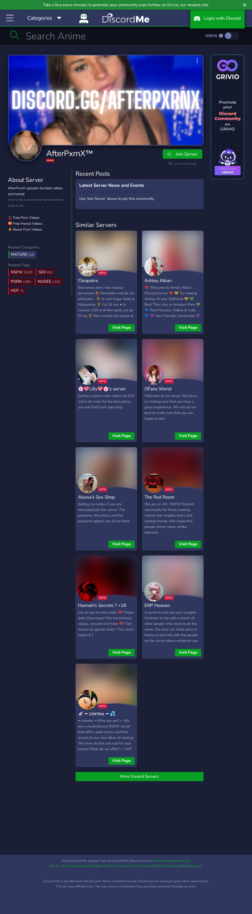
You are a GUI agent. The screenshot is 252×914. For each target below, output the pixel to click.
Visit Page (121, 327)
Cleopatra (88, 280)
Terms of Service (140, 866)
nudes (49, 281)
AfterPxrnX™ (69, 153)
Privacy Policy (116, 866)
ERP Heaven (157, 605)
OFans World (158, 389)
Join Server (186, 154)
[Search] (14, 35)
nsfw (21, 272)
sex (46, 272)
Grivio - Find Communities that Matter (77, 866)
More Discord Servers (139, 776)
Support (197, 866)
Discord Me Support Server (170, 861)
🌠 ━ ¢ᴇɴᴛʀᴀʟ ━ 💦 (96, 713)
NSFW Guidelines (166, 866)
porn (21, 281)
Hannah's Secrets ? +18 (102, 605)
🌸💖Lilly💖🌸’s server (102, 389)
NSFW (212, 36)
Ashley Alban (158, 280)
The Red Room (159, 497)
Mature (22, 254)
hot (17, 290)
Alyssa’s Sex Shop (96, 497)
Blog (185, 866)
